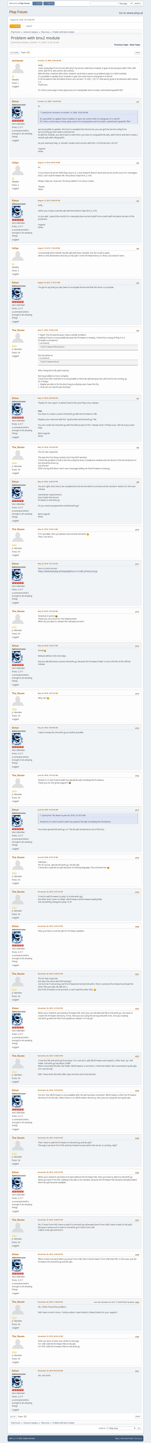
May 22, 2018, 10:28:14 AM (48, 529)
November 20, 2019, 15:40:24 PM (50, 1056)
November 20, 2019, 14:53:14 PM (50, 926)
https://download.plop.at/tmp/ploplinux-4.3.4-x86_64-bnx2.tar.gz (67, 571)
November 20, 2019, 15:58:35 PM (50, 1138)
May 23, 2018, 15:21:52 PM (48, 563)
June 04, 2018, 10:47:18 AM (48, 857)
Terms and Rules (127, 1438)
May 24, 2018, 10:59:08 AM (48, 728)
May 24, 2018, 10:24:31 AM (48, 646)
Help (117, 1438)
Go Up (12, 1416)
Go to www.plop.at (131, 13)
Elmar (15, 101)
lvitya (15, 162)
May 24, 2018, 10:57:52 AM (48, 693)
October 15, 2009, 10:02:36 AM (49, 60)
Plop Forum (18, 12)
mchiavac (17, 60)
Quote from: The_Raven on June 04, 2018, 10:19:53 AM (63, 815)
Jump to (102, 1428)
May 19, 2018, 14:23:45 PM (48, 447)
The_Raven (18, 330)
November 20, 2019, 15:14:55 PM (50, 1008)
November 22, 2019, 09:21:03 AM (50, 1371)
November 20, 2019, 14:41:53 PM (50, 892)
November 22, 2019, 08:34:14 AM (50, 1336)
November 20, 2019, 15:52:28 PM (50, 1090)
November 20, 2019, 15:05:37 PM (50, 974)
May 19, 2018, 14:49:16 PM (48, 481)
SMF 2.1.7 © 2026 (15, 1438)
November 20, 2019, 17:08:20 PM (50, 1302)
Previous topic (121, 44)
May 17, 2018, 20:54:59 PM (48, 398)
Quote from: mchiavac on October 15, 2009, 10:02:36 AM (65, 112)
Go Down (14, 52)
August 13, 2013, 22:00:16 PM (49, 200)
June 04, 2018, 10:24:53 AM (48, 810)
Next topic (135, 44)
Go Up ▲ (138, 1438)
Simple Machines (29, 1438)
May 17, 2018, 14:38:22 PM (48, 330)
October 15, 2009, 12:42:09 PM (49, 101)
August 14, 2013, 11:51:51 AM (49, 282)
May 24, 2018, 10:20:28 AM (48, 611)
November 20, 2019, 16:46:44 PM (50, 1254)
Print (137, 52)
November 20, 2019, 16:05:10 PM (50, 1172)
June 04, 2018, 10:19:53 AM (48, 775)
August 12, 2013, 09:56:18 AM (49, 162)
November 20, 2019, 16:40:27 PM (50, 1220)
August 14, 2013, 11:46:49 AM (49, 248)
